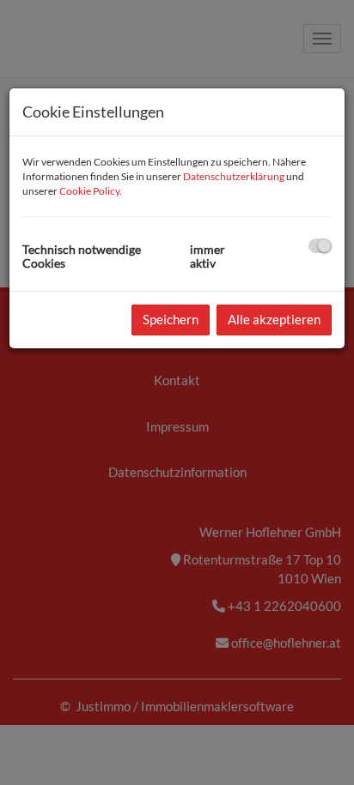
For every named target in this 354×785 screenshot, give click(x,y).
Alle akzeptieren (274, 319)
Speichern (170, 319)
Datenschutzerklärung (233, 176)
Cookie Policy (89, 190)
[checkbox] (320, 246)
